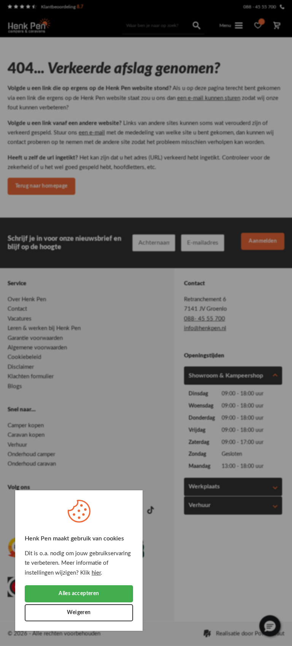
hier (96, 573)
